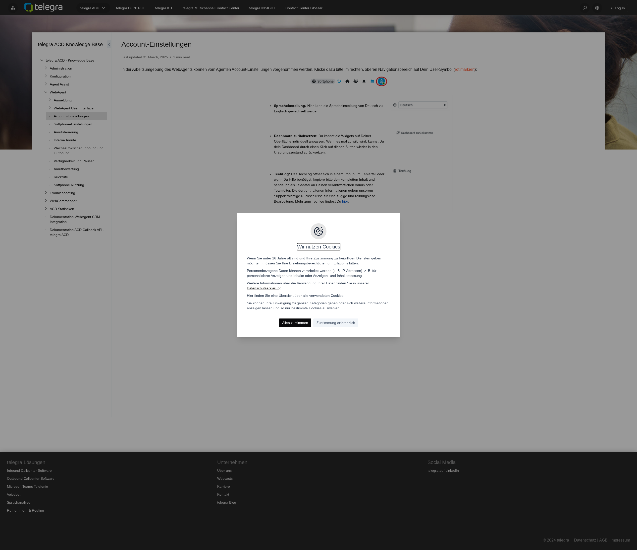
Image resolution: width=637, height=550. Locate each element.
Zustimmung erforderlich (336, 323)
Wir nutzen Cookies (318, 246)
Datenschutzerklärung (264, 288)
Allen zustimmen (295, 323)
